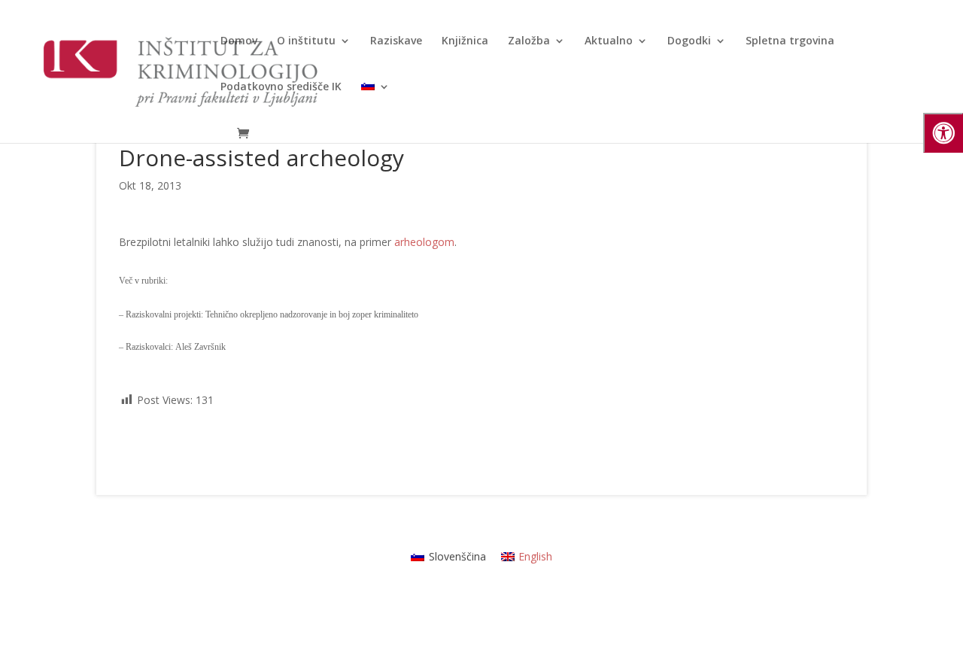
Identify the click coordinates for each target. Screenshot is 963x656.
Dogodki (689, 41)
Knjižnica (465, 41)
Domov (238, 41)
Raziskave (396, 41)
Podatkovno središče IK (281, 87)
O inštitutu (306, 41)
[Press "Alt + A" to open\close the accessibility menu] (943, 133)
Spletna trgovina (790, 41)
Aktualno (609, 41)
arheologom (424, 242)
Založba (529, 41)
